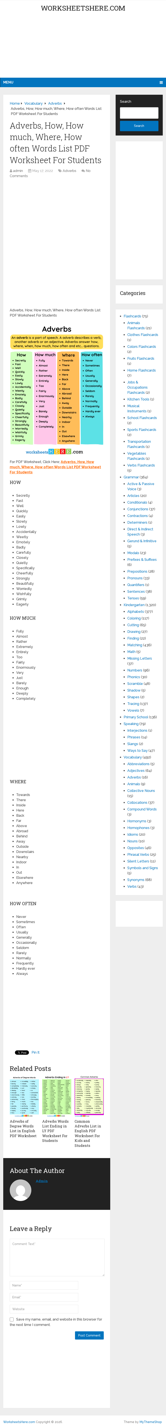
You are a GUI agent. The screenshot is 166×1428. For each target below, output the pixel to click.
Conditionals (137, 502)
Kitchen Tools (138, 399)
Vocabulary (133, 757)
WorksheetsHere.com (83, 8)
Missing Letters (139, 658)
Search (125, 101)
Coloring (134, 618)
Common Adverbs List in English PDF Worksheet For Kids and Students (88, 1133)
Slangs (132, 744)
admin (18, 171)
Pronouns (135, 578)
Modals (133, 553)
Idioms (132, 834)
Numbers (134, 670)
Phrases (133, 737)
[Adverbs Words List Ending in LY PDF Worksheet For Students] (56, 1096)
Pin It (36, 1052)
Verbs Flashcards (141, 465)
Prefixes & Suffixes (142, 560)
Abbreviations (138, 764)
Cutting (133, 625)
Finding (133, 638)
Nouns (132, 841)
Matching (134, 645)
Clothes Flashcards (142, 335)
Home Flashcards (141, 370)
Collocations (137, 803)
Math (131, 652)
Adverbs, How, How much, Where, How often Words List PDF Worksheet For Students (55, 467)
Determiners (137, 522)
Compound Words (142, 809)
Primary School (136, 717)
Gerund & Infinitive (141, 541)
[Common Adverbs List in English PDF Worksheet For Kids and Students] (89, 1096)
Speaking (131, 724)
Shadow (133, 690)
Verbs (132, 886)
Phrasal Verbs (138, 855)
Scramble (135, 684)
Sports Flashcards (141, 430)
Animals (133, 784)
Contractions (137, 516)
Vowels (133, 710)
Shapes (133, 697)
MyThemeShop (151, 1422)
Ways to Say (137, 751)
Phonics (133, 677)
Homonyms (136, 821)
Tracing (133, 704)
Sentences (136, 591)
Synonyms (135, 880)
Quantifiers (135, 585)
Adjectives (136, 771)
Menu (8, 82)
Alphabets (135, 612)
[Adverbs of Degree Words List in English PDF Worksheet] (24, 1096)
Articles (133, 496)
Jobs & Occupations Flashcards (137, 387)
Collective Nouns (141, 791)
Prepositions (137, 571)
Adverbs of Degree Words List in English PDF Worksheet (23, 1128)
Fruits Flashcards (140, 358)
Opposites (135, 848)
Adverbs (69, 171)
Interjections (137, 730)
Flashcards (132, 316)
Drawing (133, 632)
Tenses (133, 598)
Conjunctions (137, 509)
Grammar (131, 477)
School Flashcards (142, 418)
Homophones (138, 828)
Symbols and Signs (142, 868)
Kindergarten (134, 605)
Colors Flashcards (141, 347)
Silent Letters (138, 861)
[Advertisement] (83, 47)
